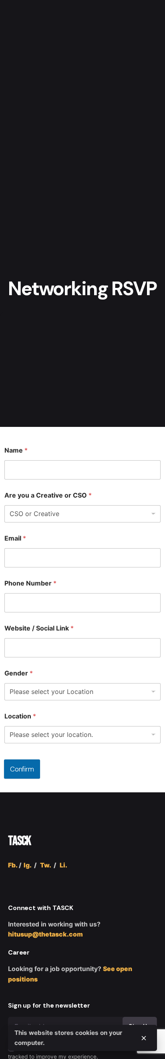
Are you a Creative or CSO (48, 495)
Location (20, 716)
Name (16, 450)
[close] (143, 1038)
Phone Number (30, 583)
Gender (18, 673)
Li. (63, 865)
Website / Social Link (39, 628)
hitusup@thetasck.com (45, 934)
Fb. (13, 865)
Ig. (28, 865)
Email (15, 538)
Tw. (45, 865)
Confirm (22, 769)
